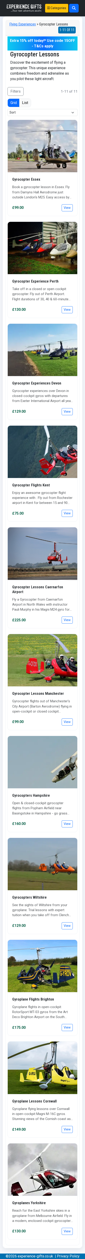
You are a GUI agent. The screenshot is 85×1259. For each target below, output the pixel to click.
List (25, 103)
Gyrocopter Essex (26, 179)
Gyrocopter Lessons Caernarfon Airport (37, 589)
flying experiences (22, 24)
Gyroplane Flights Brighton (33, 999)
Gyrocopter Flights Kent (31, 485)
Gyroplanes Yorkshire (29, 1203)
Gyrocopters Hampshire (31, 795)
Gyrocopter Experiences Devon (36, 383)
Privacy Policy (68, 1256)
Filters (15, 91)
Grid (13, 103)
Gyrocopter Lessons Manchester (38, 693)
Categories (58, 8)
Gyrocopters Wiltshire (29, 897)
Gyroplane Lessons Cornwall (34, 1101)
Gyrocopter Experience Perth (35, 281)
